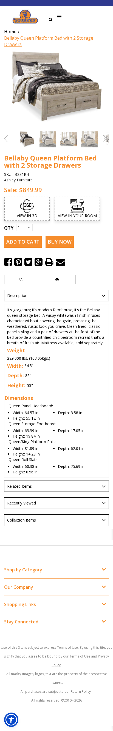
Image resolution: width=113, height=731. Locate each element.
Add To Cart (22, 241)
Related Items (19, 486)
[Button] (59, 16)
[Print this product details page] (49, 262)
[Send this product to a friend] (60, 262)
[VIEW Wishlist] (22, 279)
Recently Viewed (21, 503)
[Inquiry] (57, 279)
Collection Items (21, 520)
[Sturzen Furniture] (25, 17)
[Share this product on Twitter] (28, 262)
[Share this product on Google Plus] (39, 262)
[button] (11, 719)
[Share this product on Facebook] (8, 262)
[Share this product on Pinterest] (18, 262)
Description (17, 295)
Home (10, 32)
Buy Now (60, 241)
